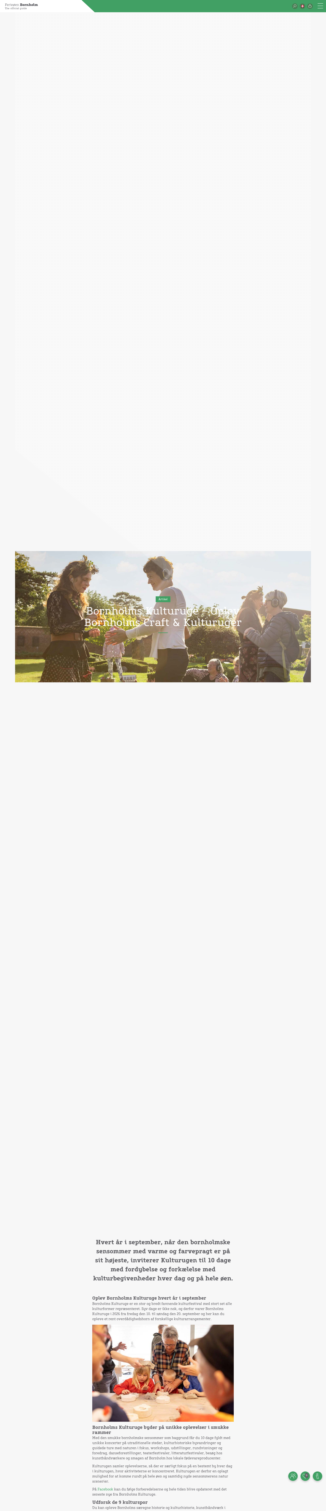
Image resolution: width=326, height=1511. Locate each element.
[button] (302, 6)
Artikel (163, 599)
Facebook (105, 1489)
